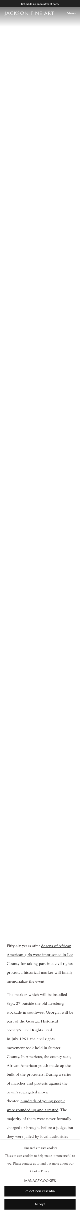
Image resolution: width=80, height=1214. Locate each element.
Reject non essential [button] (40, 1191)
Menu (71, 13)
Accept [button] (40, 1204)
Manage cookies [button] (40, 1181)
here (55, 4)
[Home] (29, 14)
